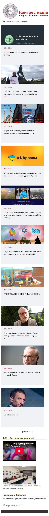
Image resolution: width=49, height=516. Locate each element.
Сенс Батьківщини (11, 415)
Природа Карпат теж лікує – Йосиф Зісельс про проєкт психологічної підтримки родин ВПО (21, 336)
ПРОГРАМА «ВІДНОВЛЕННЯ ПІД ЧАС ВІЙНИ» (22, 294)
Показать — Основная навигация (15, 21)
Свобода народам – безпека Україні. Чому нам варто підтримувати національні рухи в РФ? (21, 94)
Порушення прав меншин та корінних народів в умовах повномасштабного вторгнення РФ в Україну (22, 215)
